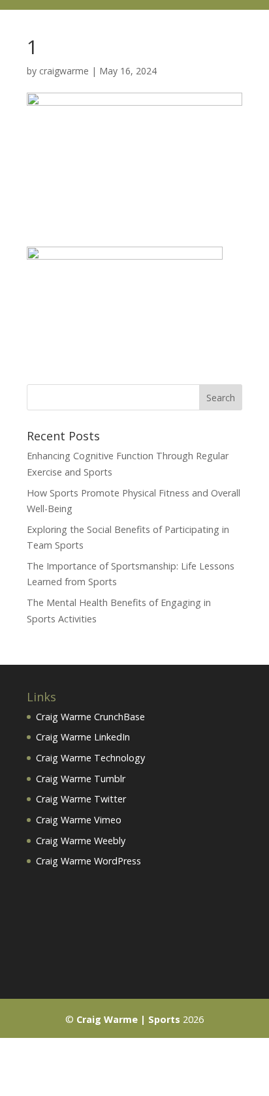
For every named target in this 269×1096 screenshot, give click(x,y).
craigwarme (64, 71)
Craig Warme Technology (90, 758)
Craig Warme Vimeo (78, 820)
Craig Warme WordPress (88, 861)
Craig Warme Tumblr (80, 778)
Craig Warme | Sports (128, 1019)
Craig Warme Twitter (81, 799)
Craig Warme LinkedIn (83, 737)
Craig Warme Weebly (80, 840)
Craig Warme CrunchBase (90, 716)
